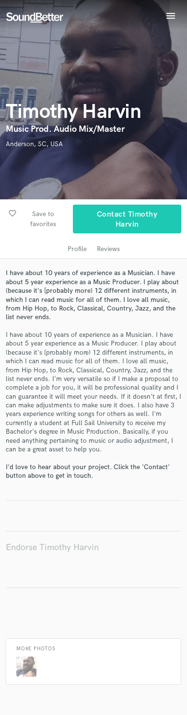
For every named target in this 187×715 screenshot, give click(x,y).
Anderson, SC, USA (34, 144)
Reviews (108, 249)
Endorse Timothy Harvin (52, 547)
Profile (77, 249)
